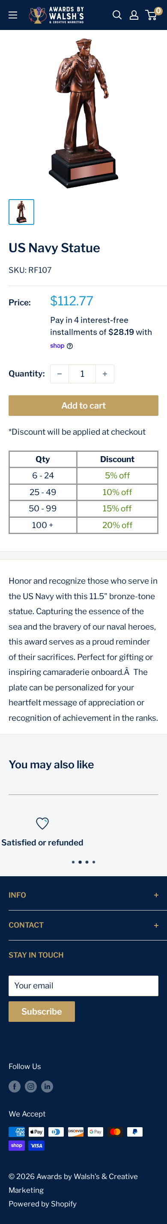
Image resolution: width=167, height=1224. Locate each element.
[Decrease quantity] (60, 374)
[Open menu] (13, 15)
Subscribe (41, 1011)
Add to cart (83, 405)
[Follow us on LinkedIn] (47, 1086)
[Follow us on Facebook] (15, 1086)
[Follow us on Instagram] (31, 1086)
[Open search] (117, 15)
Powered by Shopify (43, 1204)
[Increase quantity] (105, 374)
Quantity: (27, 374)
